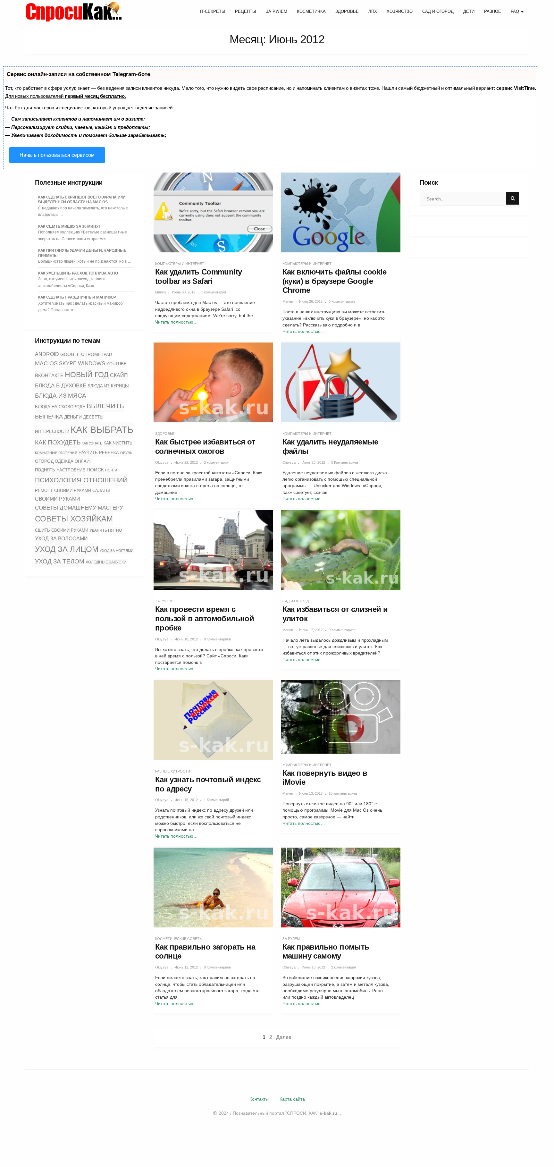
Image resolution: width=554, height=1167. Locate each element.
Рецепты (245, 11)
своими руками (57, 499)
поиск (95, 469)
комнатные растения (56, 453)
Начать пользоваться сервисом (57, 155)
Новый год (87, 374)
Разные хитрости (172, 771)
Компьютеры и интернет (179, 264)
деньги (73, 416)
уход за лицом (66, 549)
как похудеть (57, 442)
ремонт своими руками (63, 490)
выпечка (49, 416)
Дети (468, 11)
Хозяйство (400, 11)
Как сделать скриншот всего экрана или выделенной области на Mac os (82, 200)
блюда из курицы (108, 386)
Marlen (160, 292)
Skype (68, 363)
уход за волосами (61, 538)
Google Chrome (80, 354)
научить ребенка (99, 452)
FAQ (515, 11)
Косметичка (311, 11)
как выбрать (102, 429)
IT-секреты (212, 11)
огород (44, 461)
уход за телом (59, 561)
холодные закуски (106, 562)
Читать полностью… (176, 322)
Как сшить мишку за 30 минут (69, 226)
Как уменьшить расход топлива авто (78, 273)
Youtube (116, 364)
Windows (91, 363)
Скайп (119, 375)
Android (47, 354)
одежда (64, 461)
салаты (101, 490)
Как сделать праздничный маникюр (77, 297)
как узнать (92, 443)
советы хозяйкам (74, 518)
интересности (52, 431)
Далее (283, 1037)
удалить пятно (105, 530)
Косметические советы (179, 939)
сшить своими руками (61, 530)
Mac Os (46, 363)
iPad (107, 354)
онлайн (83, 461)
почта (111, 470)
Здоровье (347, 11)
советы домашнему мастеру (79, 508)
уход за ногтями (116, 551)
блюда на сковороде (60, 407)
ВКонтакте (49, 375)
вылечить (105, 406)
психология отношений (81, 480)
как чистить (118, 443)
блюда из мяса (60, 395)
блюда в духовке (60, 385)
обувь (126, 453)
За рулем (276, 11)
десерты (93, 417)
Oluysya (161, 462)
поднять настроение (60, 470)
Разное (492, 11)
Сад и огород (438, 11)
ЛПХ (372, 11)
